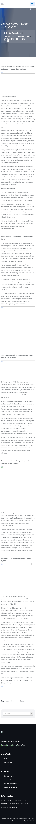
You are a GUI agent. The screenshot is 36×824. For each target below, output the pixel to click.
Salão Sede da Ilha (10, 787)
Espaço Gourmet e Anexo (13, 780)
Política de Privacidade (9, 807)
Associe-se (8, 763)
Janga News (10, 701)
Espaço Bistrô (9, 776)
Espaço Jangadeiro (10, 784)
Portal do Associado (11, 759)
